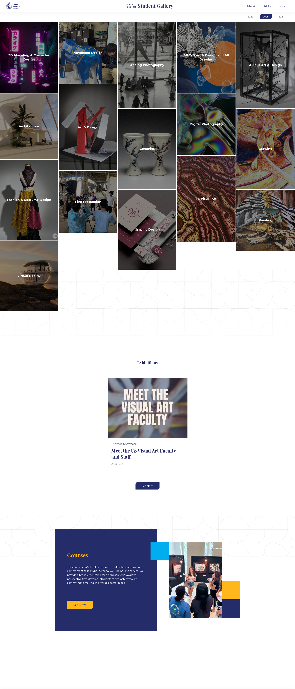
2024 (281, 16)
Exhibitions (267, 6)
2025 (266, 16)
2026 (250, 16)
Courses (283, 6)
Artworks (251, 6)
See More (147, 486)
